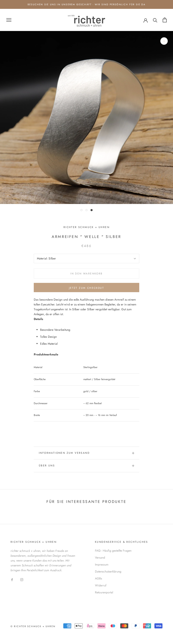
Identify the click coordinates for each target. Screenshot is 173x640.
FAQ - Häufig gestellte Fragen (113, 550)
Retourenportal (104, 592)
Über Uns (47, 465)
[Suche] (155, 20)
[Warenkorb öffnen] (165, 20)
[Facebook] (12, 579)
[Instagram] (21, 579)
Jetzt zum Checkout (86, 288)
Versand (100, 557)
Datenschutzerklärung (108, 571)
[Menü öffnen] (8, 20)
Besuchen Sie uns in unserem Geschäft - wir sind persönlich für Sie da (86, 4)
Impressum (101, 564)
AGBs (98, 578)
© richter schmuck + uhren (33, 626)
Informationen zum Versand (64, 453)
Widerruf (100, 585)
